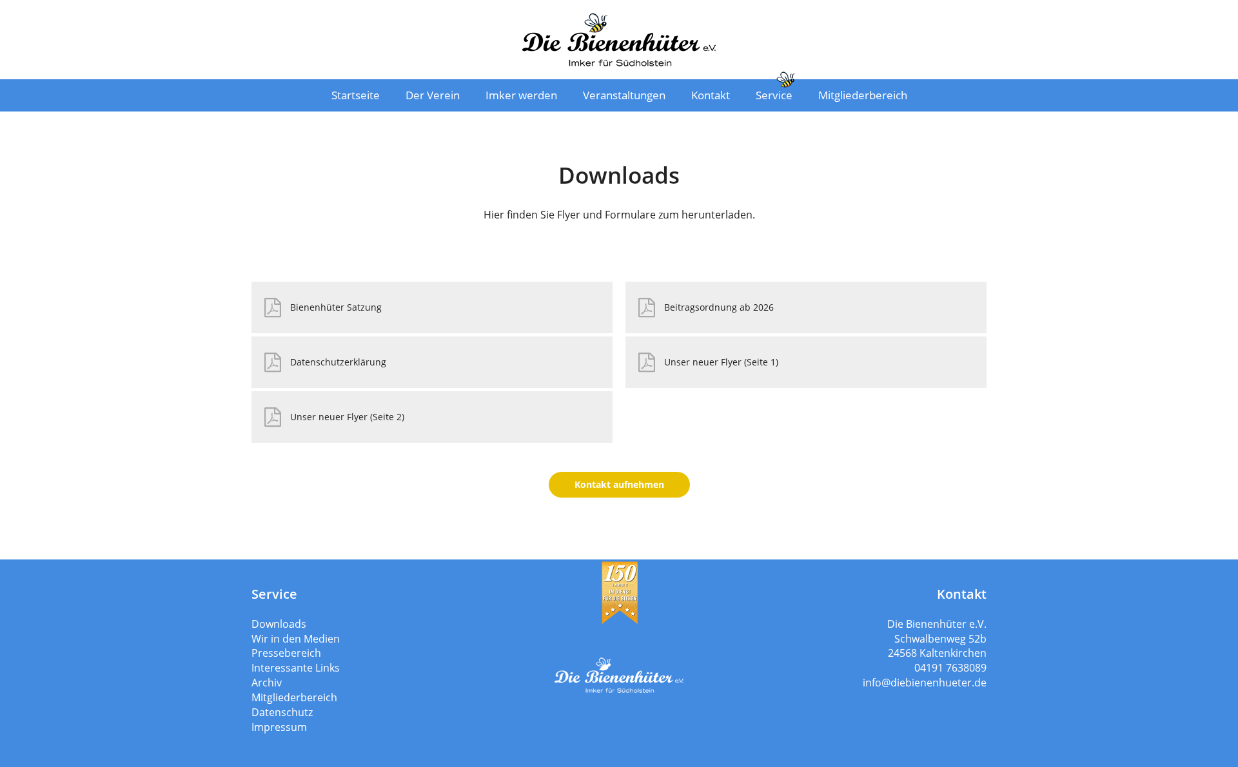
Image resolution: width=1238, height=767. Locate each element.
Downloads (278, 624)
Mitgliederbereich (862, 95)
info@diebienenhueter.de (925, 682)
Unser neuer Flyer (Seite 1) (721, 362)
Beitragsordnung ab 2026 (719, 307)
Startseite (355, 95)
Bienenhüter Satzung (336, 307)
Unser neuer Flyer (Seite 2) (347, 417)
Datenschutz (282, 712)
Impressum (279, 727)
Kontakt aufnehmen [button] (619, 484)
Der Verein (433, 95)
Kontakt (710, 95)
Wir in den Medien (295, 639)
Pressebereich (286, 653)
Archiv (266, 682)
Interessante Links (295, 668)
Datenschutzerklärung (338, 362)
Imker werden (521, 95)
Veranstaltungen (624, 95)
